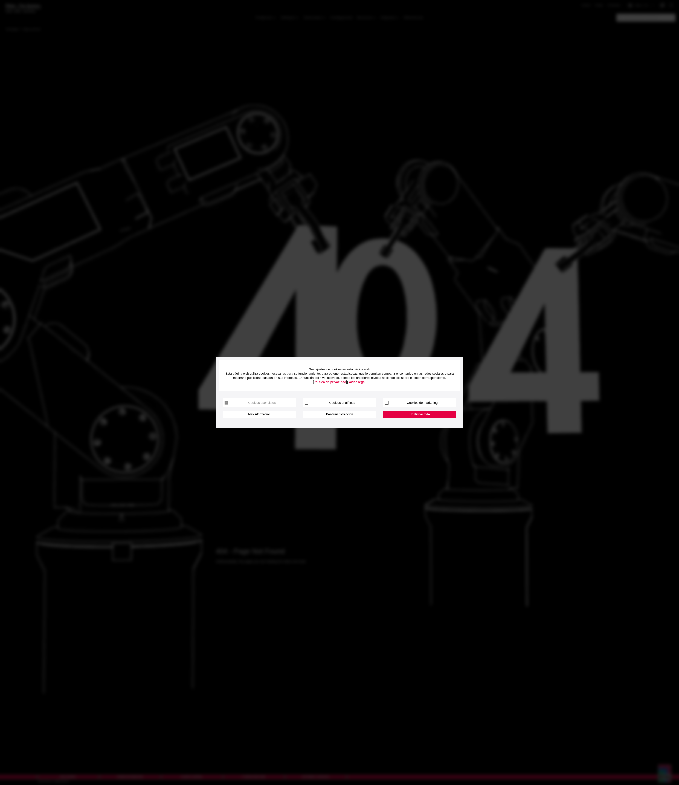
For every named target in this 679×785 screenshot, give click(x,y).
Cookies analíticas (342, 403)
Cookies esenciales (262, 403)
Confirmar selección (339, 414)
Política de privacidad (330, 382)
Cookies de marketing (422, 403)
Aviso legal (357, 382)
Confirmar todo (420, 414)
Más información (259, 414)
